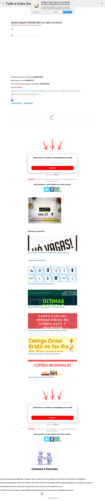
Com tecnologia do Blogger (53, 494)
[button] (12, 29)
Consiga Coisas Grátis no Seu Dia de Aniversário (44, 354)
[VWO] (41, 12)
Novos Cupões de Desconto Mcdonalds (41, 377)
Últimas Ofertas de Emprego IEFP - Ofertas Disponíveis (46, 307)
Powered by (36, 12)
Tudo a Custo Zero (19, 3)
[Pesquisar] (102, 3)
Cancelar (56, 12)
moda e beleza (16, 103)
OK (67, 12)
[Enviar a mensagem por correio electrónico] (12, 101)
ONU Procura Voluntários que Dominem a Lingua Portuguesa (48, 252)
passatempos (28, 103)
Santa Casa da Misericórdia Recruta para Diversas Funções (47, 330)
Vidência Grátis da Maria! (36, 260)
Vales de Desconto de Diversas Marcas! (41, 284)
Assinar (52, 168)
